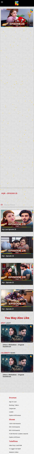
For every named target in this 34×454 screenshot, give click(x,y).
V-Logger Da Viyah (15, 449)
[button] (1, 336)
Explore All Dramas (15, 415)
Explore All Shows (14, 437)
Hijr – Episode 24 (8, 256)
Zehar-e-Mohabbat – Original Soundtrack (13, 346)
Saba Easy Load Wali (15, 445)
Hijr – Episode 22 (8, 282)
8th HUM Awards (14, 430)
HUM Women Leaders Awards (18, 434)
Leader (11, 412)
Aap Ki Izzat (13, 402)
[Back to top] (28, 450)
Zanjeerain (12, 408)
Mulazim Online (13, 452)
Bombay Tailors (14, 405)
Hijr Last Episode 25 (9, 229)
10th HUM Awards (15, 423)
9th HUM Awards (14, 427)
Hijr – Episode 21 (8, 309)
